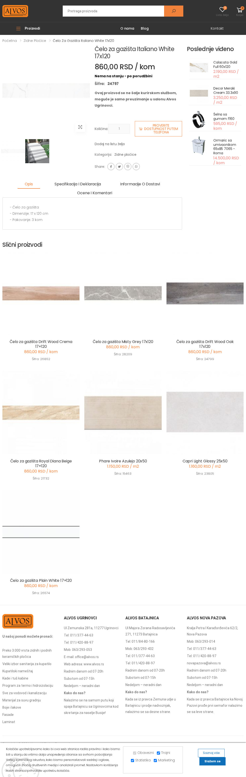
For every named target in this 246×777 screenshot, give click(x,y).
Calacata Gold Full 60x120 (225, 64)
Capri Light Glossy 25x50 (205, 461)
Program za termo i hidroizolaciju (27, 685)
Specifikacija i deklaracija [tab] (78, 184)
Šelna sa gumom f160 (223, 116)
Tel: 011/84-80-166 (140, 641)
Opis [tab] (29, 184)
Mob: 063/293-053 (78, 650)
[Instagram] (127, 166)
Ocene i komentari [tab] (94, 193)
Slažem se (212, 761)
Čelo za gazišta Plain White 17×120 (41, 580)
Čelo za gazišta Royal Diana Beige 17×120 (41, 463)
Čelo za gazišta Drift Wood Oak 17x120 (205, 344)
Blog (144, 28)
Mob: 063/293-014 (201, 641)
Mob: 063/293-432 (139, 649)
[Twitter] (119, 166)
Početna (9, 40)
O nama (127, 28)
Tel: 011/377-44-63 (78, 635)
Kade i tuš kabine (15, 678)
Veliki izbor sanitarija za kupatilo (26, 664)
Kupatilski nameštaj (17, 671)
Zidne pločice (35, 40)
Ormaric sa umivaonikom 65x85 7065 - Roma (224, 146)
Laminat (8, 722)
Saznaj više (211, 753)
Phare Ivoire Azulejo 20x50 (123, 461)
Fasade (8, 715)
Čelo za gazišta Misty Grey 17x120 (123, 341)
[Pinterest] (136, 166)
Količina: (101, 128)
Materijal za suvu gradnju (21, 700)
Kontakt (217, 28)
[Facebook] (111, 166)
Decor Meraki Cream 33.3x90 (225, 90)
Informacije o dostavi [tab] (140, 184)
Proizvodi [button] (32, 28)
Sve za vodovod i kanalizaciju (24, 693)
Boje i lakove (11, 707)
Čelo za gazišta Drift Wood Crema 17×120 (41, 344)
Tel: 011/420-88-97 (78, 642)
